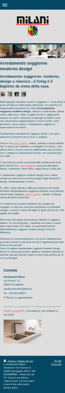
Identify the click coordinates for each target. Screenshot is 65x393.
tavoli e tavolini (33, 194)
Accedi (57, 361)
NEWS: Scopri (11, 310)
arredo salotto (20, 143)
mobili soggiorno (28, 165)
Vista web (56, 364)
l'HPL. (22, 310)
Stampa (11, 361)
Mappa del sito (25, 361)
